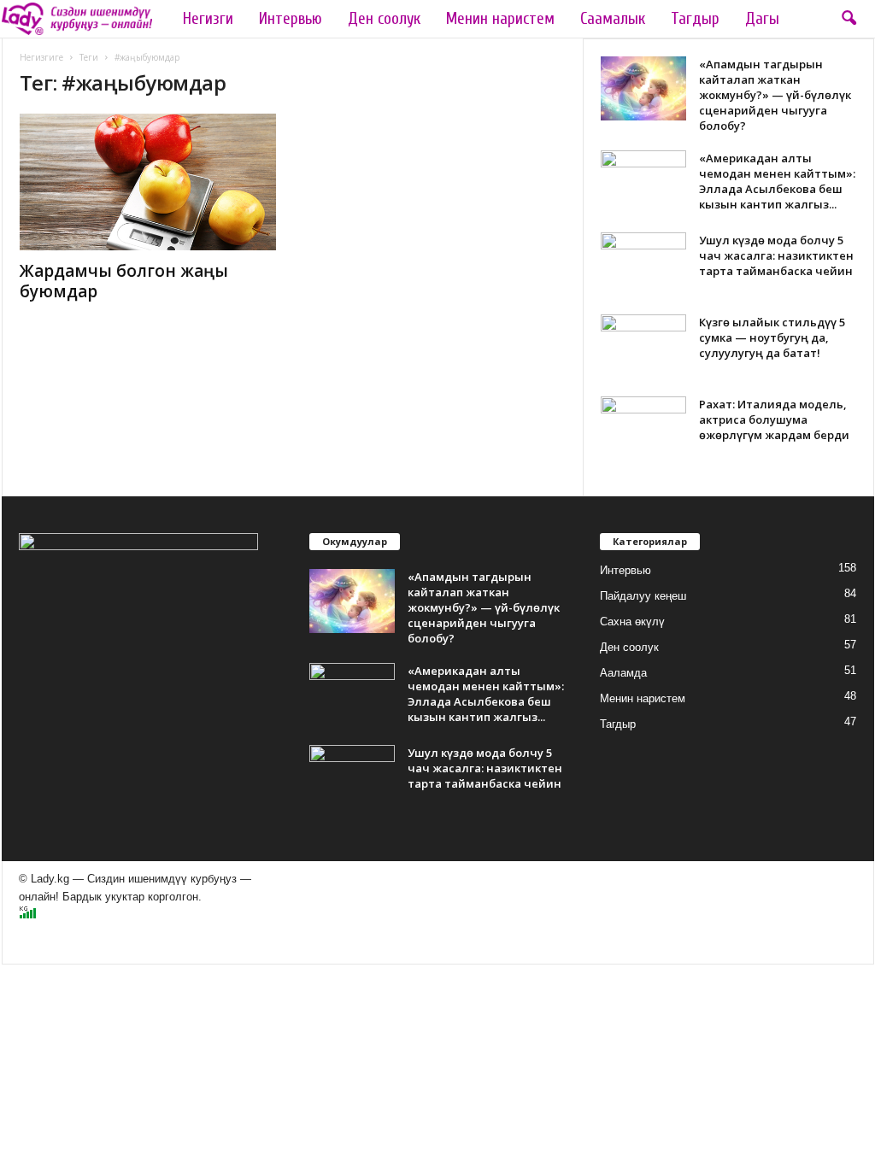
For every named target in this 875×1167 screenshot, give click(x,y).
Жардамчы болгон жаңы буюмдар (124, 281)
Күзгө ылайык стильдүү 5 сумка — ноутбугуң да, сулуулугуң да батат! (772, 337)
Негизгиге (41, 57)
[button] (848, 19)
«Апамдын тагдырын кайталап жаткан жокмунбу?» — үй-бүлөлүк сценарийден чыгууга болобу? (775, 94)
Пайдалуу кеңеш (643, 595)
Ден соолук (384, 18)
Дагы (762, 18)
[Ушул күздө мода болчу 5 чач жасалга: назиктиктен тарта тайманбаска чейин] (643, 264)
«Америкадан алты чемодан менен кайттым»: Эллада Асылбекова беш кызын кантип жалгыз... (777, 181)
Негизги (208, 18)
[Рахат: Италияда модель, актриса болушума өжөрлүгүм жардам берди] (643, 428)
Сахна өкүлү (632, 621)
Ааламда (623, 672)
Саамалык (612, 18)
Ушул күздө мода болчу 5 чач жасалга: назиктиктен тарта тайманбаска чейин (776, 255)
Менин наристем (500, 18)
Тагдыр (695, 18)
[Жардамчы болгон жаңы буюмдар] (148, 182)
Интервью (290, 18)
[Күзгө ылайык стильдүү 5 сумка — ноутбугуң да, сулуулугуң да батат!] (643, 346)
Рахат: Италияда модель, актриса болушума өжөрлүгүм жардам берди (774, 419)
